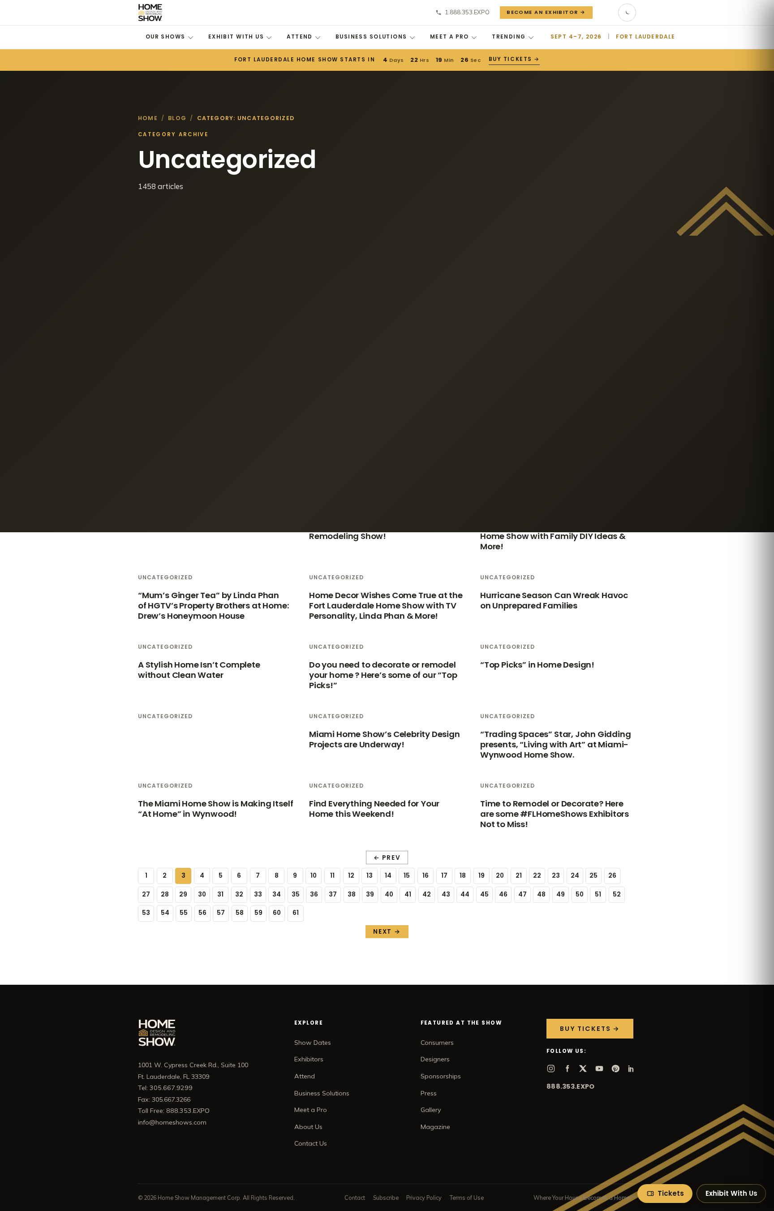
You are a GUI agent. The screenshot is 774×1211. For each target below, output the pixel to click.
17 (444, 875)
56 (202, 913)
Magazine (435, 1127)
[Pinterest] (615, 1068)
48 (541, 894)
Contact (354, 1197)
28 (165, 894)
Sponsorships (441, 1076)
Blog (177, 118)
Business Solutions (371, 36)
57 (221, 913)
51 (598, 894)
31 (220, 894)
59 (258, 913)
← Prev (387, 857)
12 (351, 875)
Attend (300, 36)
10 (313, 875)
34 (276, 894)
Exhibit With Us (236, 36)
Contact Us (310, 1143)
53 (146, 913)
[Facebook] (567, 1068)
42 (426, 894)
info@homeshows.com (172, 1122)
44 (464, 894)
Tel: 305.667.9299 (165, 1088)
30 (202, 894)
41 (407, 894)
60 (277, 913)
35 (296, 894)
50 (580, 894)
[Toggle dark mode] (627, 13)
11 (332, 875)
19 (481, 875)
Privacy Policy (424, 1197)
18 (463, 875)
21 (519, 875)
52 (617, 894)
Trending (508, 36)
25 (593, 875)
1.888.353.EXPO (467, 12)
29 (183, 894)
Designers (435, 1059)
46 (503, 894)
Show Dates (312, 1043)
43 (446, 894)
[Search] (605, 12)
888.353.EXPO (570, 1086)
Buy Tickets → (514, 59)
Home (148, 118)
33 (258, 894)
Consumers (437, 1043)
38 (352, 894)
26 (612, 875)
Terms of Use (467, 1197)
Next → (387, 931)
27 (146, 894)
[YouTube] (599, 1068)
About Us (308, 1127)
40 (389, 894)
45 (484, 894)
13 (369, 875)
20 (500, 875)
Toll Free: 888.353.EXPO (174, 1111)
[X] (583, 1068)
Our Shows (165, 36)
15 (407, 875)
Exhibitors (308, 1059)
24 (575, 875)
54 (165, 913)
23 (556, 875)
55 (184, 913)
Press (429, 1093)
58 (240, 913)
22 (537, 875)
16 (425, 875)
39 (370, 894)
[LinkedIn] (631, 1068)
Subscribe (386, 1197)
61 (295, 913)
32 (239, 894)
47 (522, 894)
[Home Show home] (150, 13)
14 (388, 875)
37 (333, 894)
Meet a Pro (449, 36)
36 (314, 894)
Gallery (431, 1110)
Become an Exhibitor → (546, 12)
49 (560, 894)
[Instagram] (550, 1068)
